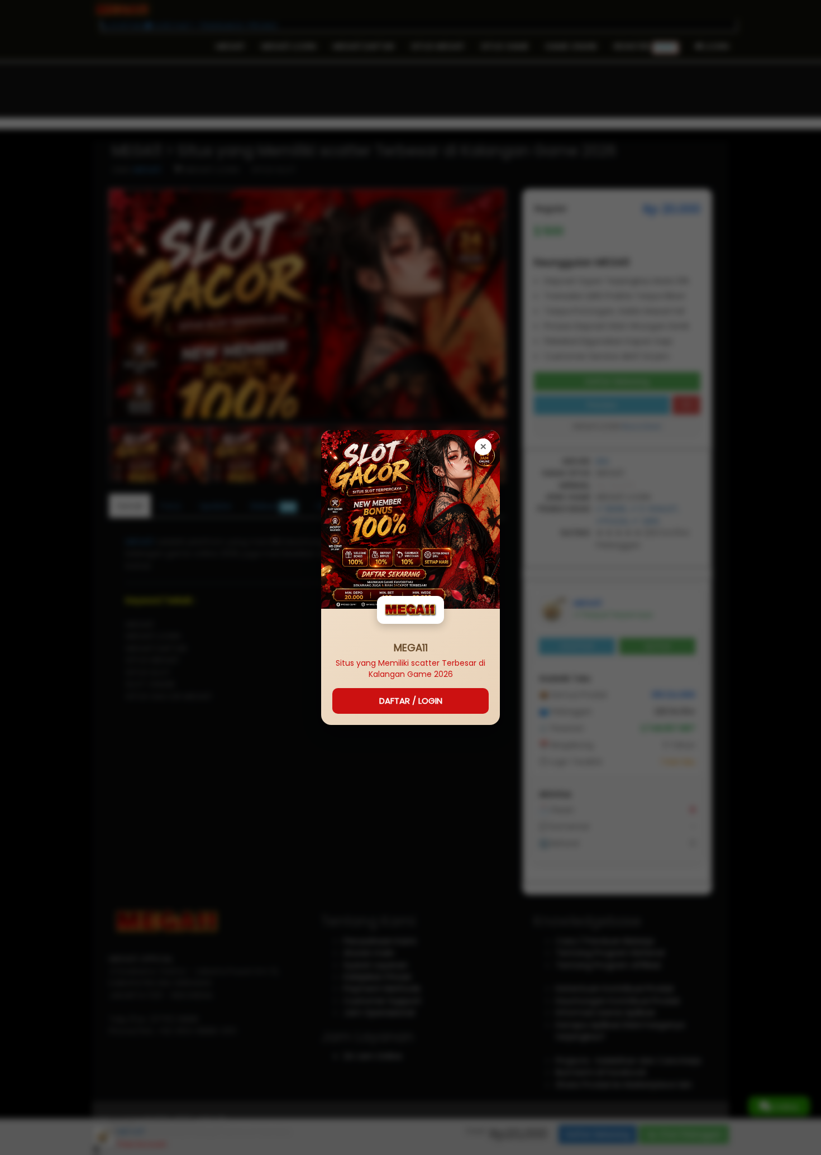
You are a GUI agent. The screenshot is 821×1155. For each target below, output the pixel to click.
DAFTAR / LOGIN (410, 701)
